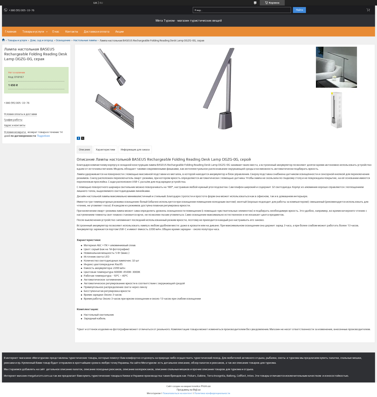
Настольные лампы (85, 40)
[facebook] (78, 138)
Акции (119, 31)
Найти (299, 9)
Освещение (63, 40)
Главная (10, 31)
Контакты (71, 31)
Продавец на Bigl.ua (188, 389)
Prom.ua (205, 386)
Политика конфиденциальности (212, 393)
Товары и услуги (33, 31)
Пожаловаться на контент (177, 393)
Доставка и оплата (96, 31)
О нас (55, 31)
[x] (82, 138)
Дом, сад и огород (41, 40)
